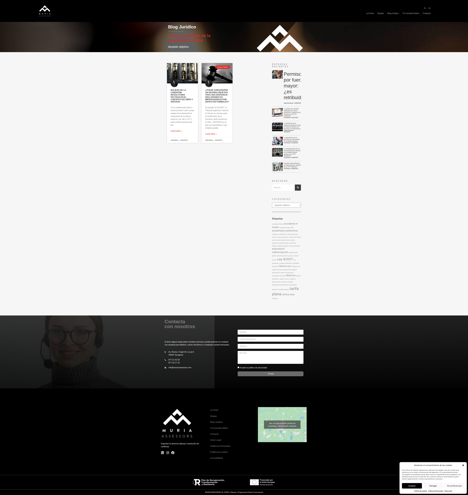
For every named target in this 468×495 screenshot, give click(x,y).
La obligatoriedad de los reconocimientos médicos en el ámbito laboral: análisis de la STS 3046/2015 (292, 152)
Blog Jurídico (393, 13)
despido (274, 246)
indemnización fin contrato (285, 256)
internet (296, 256)
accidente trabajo (285, 227)
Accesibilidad (216, 458)
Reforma (290, 275)
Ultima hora (288, 294)
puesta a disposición (286, 272)
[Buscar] (298, 188)
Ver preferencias (454, 486)
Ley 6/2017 (285, 259)
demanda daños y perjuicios (287, 243)
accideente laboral (277, 224)
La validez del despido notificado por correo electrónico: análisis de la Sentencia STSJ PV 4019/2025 (292, 112)
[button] (463, 465)
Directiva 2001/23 (294, 246)
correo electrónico (282, 237)
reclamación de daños (279, 276)
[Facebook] (172, 452)
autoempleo (278, 230)
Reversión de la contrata (279, 282)
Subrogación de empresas (280, 285)
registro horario (284, 279)
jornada (274, 260)
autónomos (292, 230)
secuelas (290, 282)
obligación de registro (290, 270)
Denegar (433, 486)
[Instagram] (167, 452)
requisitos (292, 279)
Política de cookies (420, 491)
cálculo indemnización (283, 240)
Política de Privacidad (435, 491)
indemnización (280, 252)
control (274, 237)
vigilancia (275, 298)
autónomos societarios (279, 234)
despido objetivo (283, 246)
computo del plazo (292, 234)
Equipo (381, 13)
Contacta (427, 13)
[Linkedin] (162, 452)
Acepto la (253, 368)
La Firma (370, 13)
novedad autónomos (285, 263)
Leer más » (176, 131)
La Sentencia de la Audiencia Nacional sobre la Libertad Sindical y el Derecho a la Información (292, 126)
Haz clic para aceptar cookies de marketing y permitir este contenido (282, 424)
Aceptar (412, 486)
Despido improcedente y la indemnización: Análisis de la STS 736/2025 (292, 165)
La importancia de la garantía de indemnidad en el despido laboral (292, 139)
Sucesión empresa (283, 289)
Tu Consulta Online (410, 13)
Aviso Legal (448, 491)
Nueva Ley (285, 266)
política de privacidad (258, 368)
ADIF (292, 227)
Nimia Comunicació (255, 492)
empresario (278, 248)
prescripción (276, 272)
